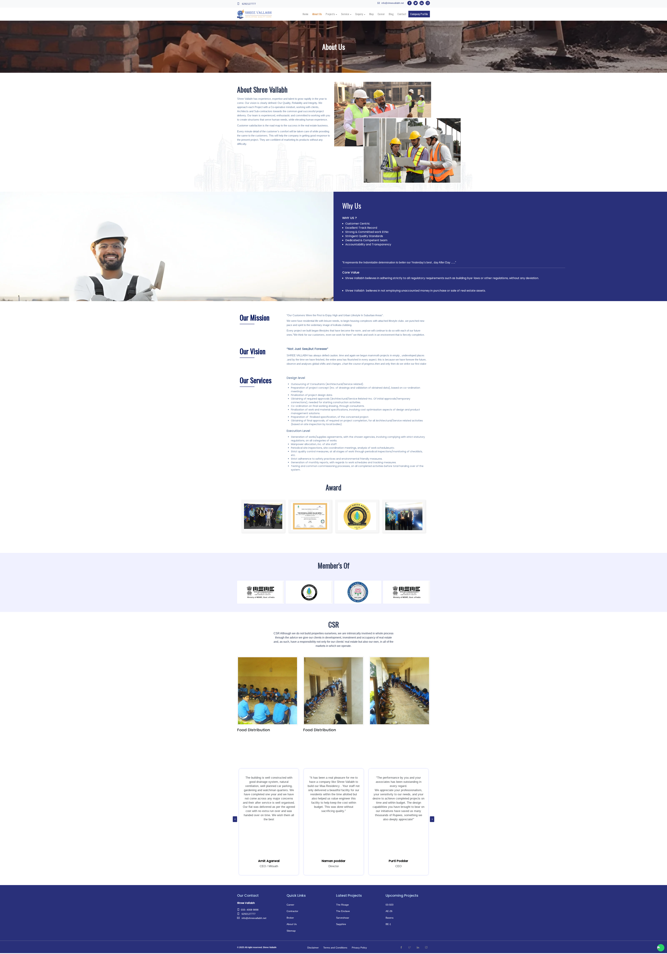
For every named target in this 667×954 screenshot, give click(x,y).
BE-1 (388, 924)
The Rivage (342, 904)
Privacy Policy (359, 947)
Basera (389, 917)
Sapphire (341, 924)
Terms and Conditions (335, 947)
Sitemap (291, 930)
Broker (290, 917)
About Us (292, 924)
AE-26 (389, 911)
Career (290, 904)
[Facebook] (401, 947)
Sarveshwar (342, 917)
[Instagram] (426, 947)
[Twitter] (409, 947)
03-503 (389, 904)
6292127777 (248, 3)
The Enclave (343, 911)
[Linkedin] (418, 947)
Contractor (292, 911)
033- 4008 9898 (249, 909)
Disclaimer (313, 947)
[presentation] (235, 819)
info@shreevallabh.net (392, 3)
